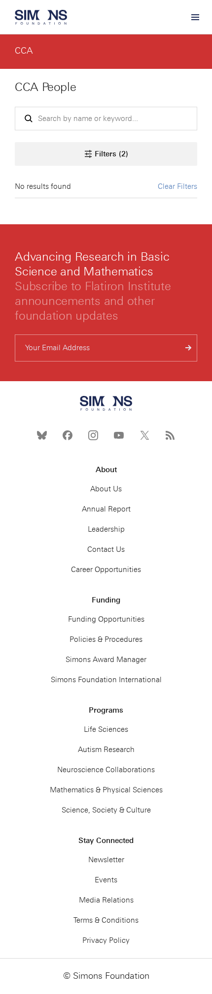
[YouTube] (119, 435)
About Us (106, 488)
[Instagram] (93, 435)
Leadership (106, 529)
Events (106, 879)
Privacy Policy (106, 940)
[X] (144, 435)
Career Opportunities (106, 569)
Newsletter (106, 859)
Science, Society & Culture (106, 810)
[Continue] (188, 347)
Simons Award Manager (106, 659)
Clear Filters (177, 186)
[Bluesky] (42, 435)
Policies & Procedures (106, 639)
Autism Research (106, 749)
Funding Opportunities (106, 619)
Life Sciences (106, 729)
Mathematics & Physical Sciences (106, 789)
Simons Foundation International (106, 679)
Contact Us (106, 549)
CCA (24, 50)
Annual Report (106, 509)
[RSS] (170, 435)
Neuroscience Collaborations (106, 769)
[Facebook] (67, 435)
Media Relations (106, 900)
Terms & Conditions (106, 920)
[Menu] (194, 17)
